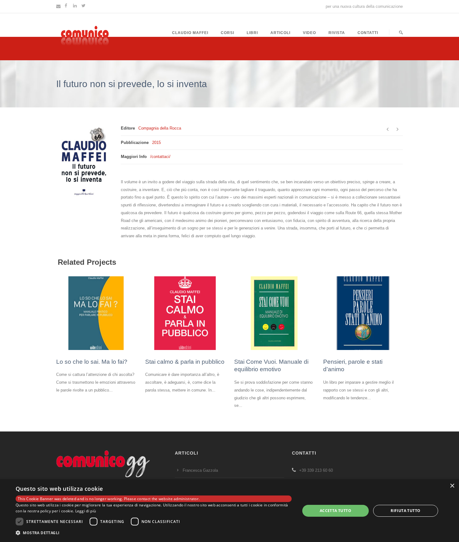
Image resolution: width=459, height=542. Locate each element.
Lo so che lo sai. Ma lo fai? (91, 361)
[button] (154, 533)
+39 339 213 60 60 (316, 470)
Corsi (227, 33)
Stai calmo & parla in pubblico (185, 361)
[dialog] (229, 510)
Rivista (336, 33)
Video (309, 33)
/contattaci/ (160, 156)
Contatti (368, 33)
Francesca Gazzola (200, 470)
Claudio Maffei (190, 33)
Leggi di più (85, 511)
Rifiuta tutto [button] (405, 510)
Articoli (280, 33)
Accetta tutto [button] (335, 510)
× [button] (452, 486)
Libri (252, 33)
